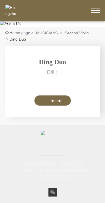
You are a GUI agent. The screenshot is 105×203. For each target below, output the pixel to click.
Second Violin (77, 33)
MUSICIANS (47, 33)
